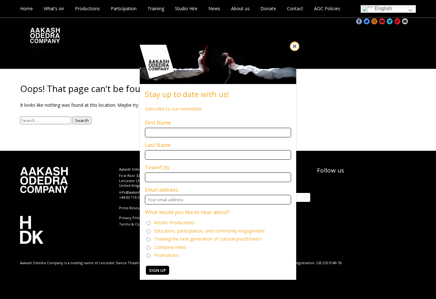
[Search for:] (46, 120)
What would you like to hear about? (187, 212)
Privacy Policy (131, 217)
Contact (295, 8)
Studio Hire (186, 8)
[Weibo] (397, 21)
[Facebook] (359, 21)
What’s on (54, 8)
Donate (268, 8)
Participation (124, 8)
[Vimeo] (390, 21)
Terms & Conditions (136, 224)
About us (240, 8)
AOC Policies (327, 8)
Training (155, 8)
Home (26, 8)
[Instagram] (374, 21)
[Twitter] (367, 21)
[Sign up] (405, 21)
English (382, 8)
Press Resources (133, 207)
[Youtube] (382, 21)
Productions (87, 8)
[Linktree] (413, 21)
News (214, 8)
